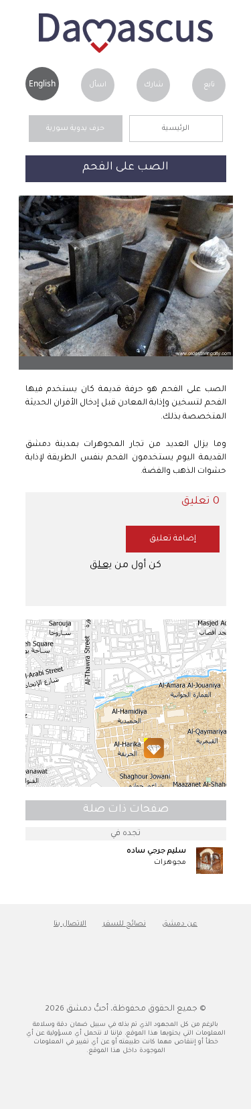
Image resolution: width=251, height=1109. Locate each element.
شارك (153, 85)
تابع (209, 85)
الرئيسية (175, 129)
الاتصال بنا (70, 924)
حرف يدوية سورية (75, 129)
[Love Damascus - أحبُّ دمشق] (126, 51)
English (42, 83)
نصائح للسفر (124, 924)
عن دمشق (179, 924)
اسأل (97, 85)
